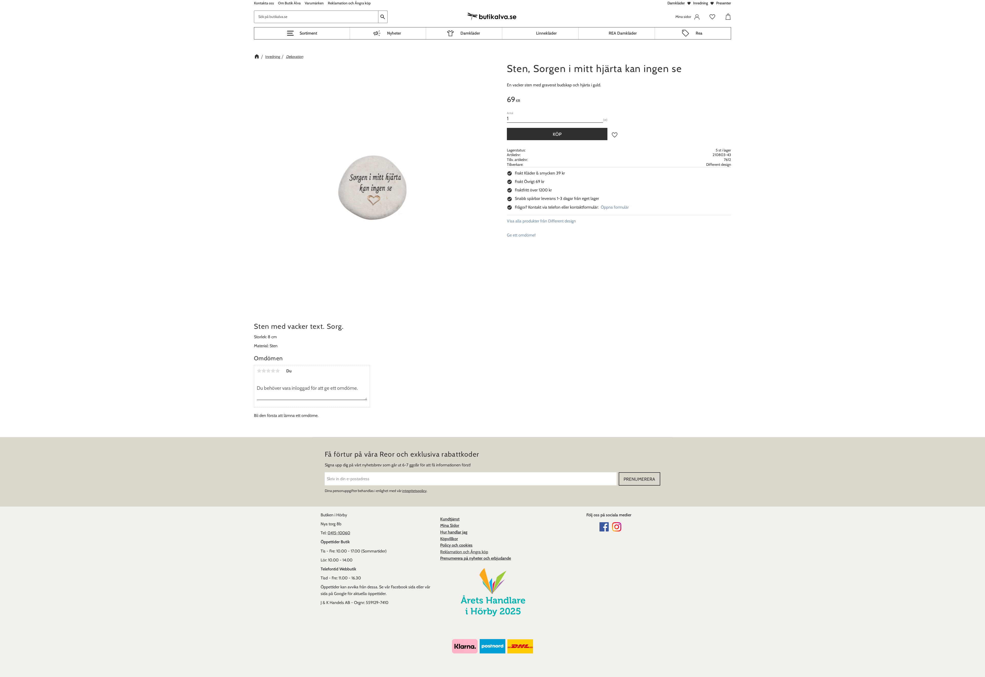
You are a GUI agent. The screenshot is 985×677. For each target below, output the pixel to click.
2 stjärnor (263, 370)
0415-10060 (339, 532)
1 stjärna (259, 370)
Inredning (700, 3)
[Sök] (383, 17)
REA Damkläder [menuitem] (623, 33)
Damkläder (676, 3)
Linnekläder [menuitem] (546, 33)
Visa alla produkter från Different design (541, 221)
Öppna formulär (615, 207)
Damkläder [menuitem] (470, 33)
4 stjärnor (273, 370)
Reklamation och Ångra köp (464, 551)
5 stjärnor (277, 370)
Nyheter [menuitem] (394, 33)
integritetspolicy (414, 490)
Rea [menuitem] (699, 33)
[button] (302, 33)
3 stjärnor (268, 370)
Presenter (723, 3)
